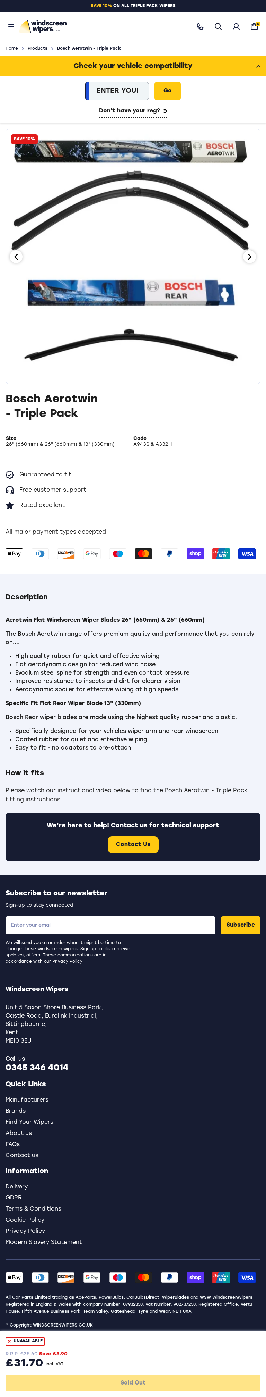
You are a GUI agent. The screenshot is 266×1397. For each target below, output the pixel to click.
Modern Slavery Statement (44, 1242)
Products (37, 49)
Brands (16, 1111)
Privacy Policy (67, 962)
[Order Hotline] (200, 26)
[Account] (236, 26)
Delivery (17, 1187)
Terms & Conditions (33, 1209)
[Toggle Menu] (11, 26)
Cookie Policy (25, 1220)
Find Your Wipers (29, 1122)
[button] (133, 597)
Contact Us (133, 844)
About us (19, 1133)
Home (12, 49)
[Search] (218, 26)
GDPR (14, 1198)
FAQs (13, 1144)
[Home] (101, 26)
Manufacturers (27, 1100)
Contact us (22, 1155)
